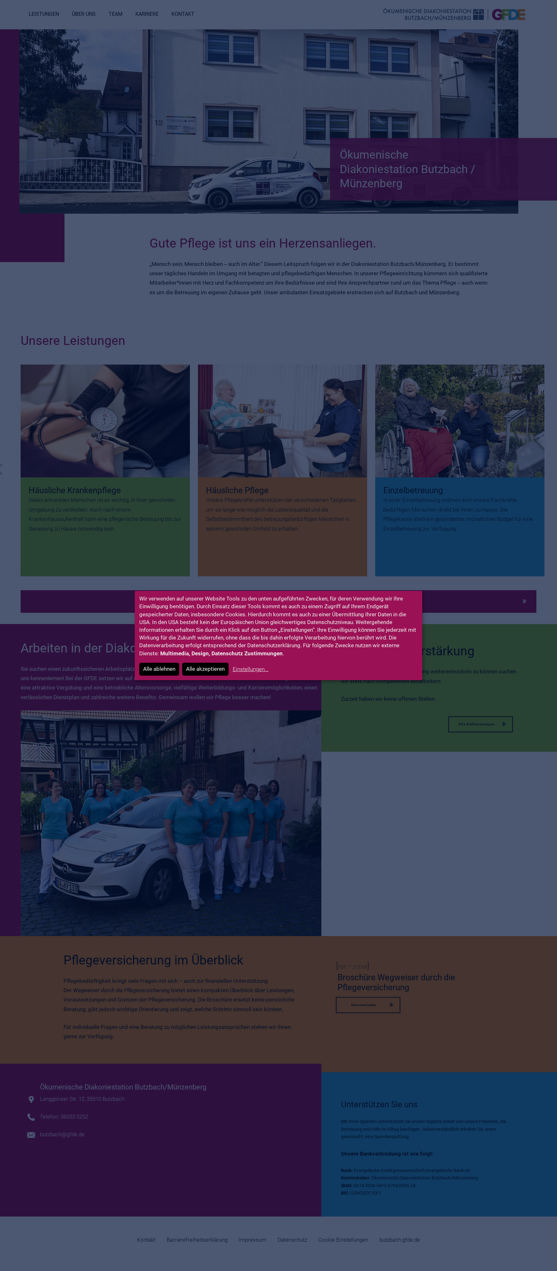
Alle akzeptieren (205, 669)
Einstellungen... (251, 669)
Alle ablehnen (159, 669)
